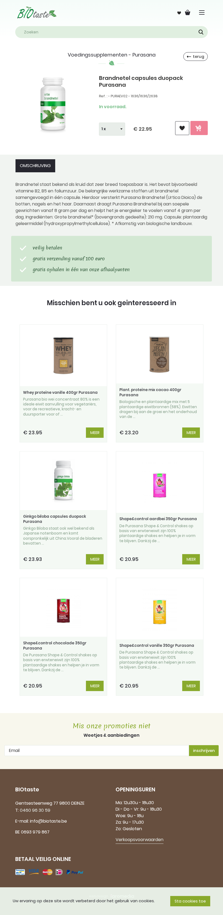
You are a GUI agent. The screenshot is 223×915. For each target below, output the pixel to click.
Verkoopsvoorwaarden (139, 839)
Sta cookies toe (190, 901)
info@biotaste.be (48, 821)
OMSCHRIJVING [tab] (35, 166)
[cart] (199, 128)
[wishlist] (182, 128)
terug (198, 56)
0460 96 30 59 (35, 810)
